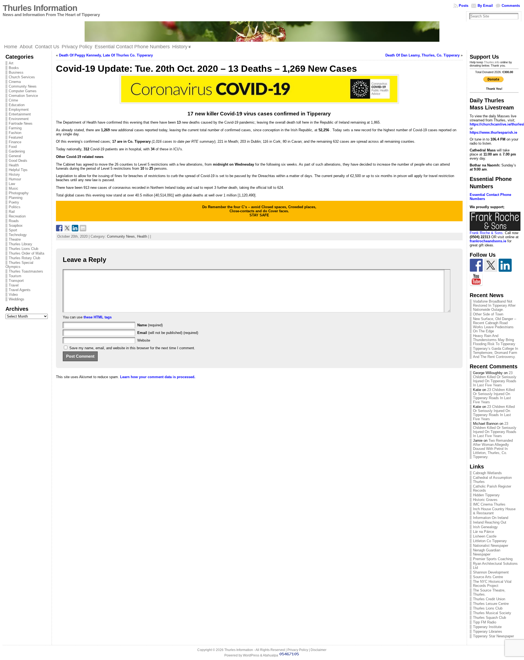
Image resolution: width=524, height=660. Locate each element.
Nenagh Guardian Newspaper (486, 552)
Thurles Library (20, 244)
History (14, 174)
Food (13, 147)
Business (16, 72)
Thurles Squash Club (489, 618)
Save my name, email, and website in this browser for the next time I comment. (132, 348)
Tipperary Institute (487, 627)
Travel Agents (20, 290)
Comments (511, 6)
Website (143, 340)
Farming (15, 128)
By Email (485, 6)
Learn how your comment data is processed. (157, 377)
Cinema (15, 82)
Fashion (15, 133)
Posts (463, 6)
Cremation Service (23, 96)
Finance (15, 142)
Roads (14, 221)
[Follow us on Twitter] (490, 265)
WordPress (251, 655)
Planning (15, 198)
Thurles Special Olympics (19, 265)
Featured (16, 137)
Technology (18, 235)
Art (11, 63)
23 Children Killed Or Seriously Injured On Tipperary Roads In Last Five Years (494, 379)
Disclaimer (318, 650)
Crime (13, 100)
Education (17, 105)
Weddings (16, 299)
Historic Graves (485, 500)
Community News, (122, 236)
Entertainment (20, 114)
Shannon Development (491, 572)
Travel (14, 285)
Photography (19, 193)
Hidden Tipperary (486, 495)
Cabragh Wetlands (487, 473)
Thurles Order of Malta (26, 253)
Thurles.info (491, 62)
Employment (19, 109)
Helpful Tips (18, 170)
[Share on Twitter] (67, 228)
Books (14, 68)
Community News (23, 86)
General (15, 156)
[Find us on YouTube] (476, 279)
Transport (16, 281)
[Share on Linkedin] (75, 228)
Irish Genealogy (485, 527)
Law (12, 184)
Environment (19, 119)
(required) (150, 325)
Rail (12, 212)
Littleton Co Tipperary (490, 541)
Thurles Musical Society (492, 613)
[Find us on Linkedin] (505, 265)
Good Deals (18, 161)
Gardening (17, 151)
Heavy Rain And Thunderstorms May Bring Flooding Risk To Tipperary (494, 340)
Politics (14, 207)
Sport (13, 230)
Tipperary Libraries (487, 631)
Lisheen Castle (484, 536)
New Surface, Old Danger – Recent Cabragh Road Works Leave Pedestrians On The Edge (494, 325)
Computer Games (23, 91)
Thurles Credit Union (489, 599)
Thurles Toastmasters (26, 271)
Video (13, 294)
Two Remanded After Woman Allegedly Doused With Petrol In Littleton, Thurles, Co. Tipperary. (493, 448)
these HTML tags (98, 317)
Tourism (15, 276)
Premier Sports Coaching (493, 559)
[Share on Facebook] (59, 228)
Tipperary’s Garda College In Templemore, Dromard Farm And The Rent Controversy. (495, 353)
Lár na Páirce (483, 532)
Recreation (17, 216)
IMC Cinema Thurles (489, 504)
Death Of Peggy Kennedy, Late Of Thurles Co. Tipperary (106, 55)
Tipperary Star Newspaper (493, 636)
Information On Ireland (490, 518)
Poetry (14, 202)
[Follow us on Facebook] (476, 265)
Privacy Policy (297, 650)
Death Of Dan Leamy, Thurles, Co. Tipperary (422, 55)
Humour (15, 179)
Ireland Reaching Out (489, 522)
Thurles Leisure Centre (491, 604)
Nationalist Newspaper (490, 545)
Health (14, 165)
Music (13, 188)
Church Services (22, 77)
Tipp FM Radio (484, 622)
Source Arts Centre (488, 577)
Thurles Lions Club (23, 249)
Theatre (15, 239)
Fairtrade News (20, 123)
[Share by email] (83, 228)
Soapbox (16, 225)
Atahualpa (270, 655)
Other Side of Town (488, 314)
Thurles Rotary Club (24, 258)
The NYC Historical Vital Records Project (492, 584)
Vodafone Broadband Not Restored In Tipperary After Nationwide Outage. (494, 305)
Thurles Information (40, 8)
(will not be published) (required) (167, 333)
